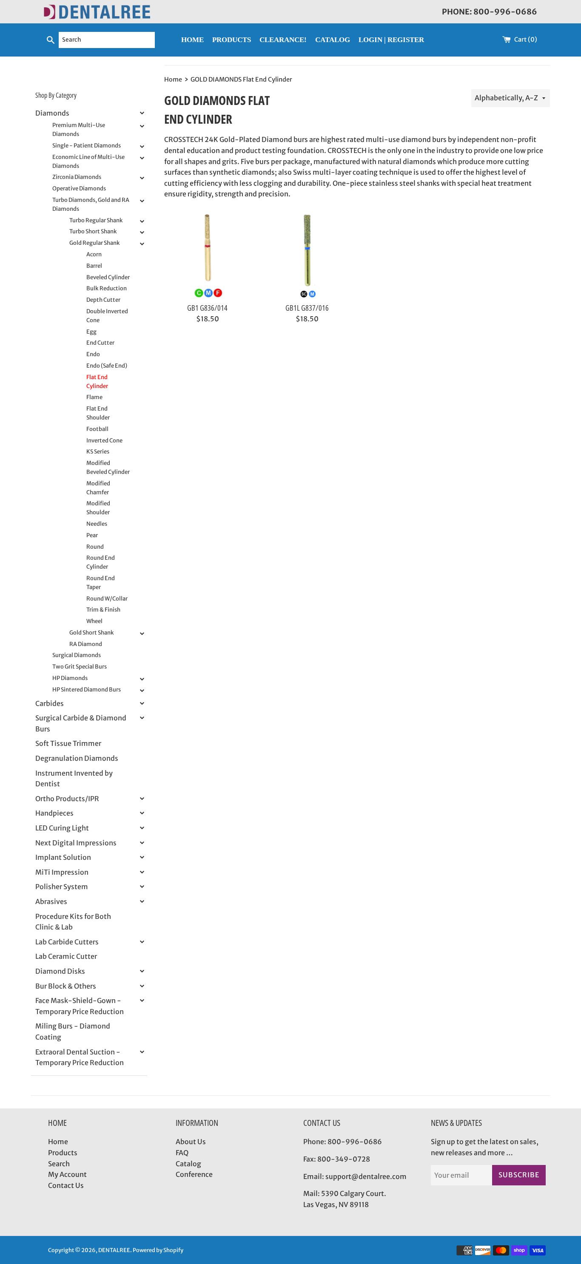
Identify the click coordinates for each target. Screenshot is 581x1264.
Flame (94, 397)
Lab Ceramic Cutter (66, 956)
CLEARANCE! (283, 39)
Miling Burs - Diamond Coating (72, 1031)
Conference (194, 1174)
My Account (67, 1174)
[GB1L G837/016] (307, 255)
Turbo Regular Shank (96, 220)
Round (95, 546)
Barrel (94, 265)
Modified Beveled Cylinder (108, 467)
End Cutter (100, 342)
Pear (92, 535)
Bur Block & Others (65, 986)
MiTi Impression (61, 872)
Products (62, 1152)
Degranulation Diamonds (76, 758)
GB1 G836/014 (207, 308)
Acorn (94, 254)
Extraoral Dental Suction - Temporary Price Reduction (79, 1057)
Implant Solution (63, 857)
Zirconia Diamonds (76, 177)
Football (97, 429)
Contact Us (66, 1185)
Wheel (94, 621)
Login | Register (391, 40)
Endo (93, 354)
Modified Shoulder (98, 508)
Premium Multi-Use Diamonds (78, 130)
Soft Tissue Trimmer (68, 743)
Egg (91, 331)
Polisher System (61, 886)
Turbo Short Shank (93, 231)
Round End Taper (100, 583)
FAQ (182, 1152)
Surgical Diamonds (76, 655)
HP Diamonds (70, 678)
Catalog (188, 1163)
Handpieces (54, 813)
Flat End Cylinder (97, 382)
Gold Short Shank (91, 632)
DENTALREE (114, 1250)
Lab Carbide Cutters (67, 942)
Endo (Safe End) (106, 365)
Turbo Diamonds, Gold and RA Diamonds (90, 204)
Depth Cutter (103, 299)
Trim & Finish (103, 609)
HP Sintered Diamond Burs (86, 689)
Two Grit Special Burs (79, 666)
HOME (192, 39)
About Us (191, 1141)
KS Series (97, 451)
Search (59, 1163)
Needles (96, 523)
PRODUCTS (231, 39)
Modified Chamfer (98, 488)
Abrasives (51, 901)
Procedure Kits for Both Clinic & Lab (73, 922)
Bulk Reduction (106, 288)
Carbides (49, 703)
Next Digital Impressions (76, 843)
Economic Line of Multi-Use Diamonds (88, 161)
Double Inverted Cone (107, 316)
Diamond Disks (60, 971)
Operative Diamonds (79, 188)
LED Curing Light (62, 828)
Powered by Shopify (158, 1250)
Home (58, 1141)
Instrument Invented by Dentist (74, 778)
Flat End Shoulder (98, 413)
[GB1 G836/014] (207, 255)
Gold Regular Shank (94, 243)
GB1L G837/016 (307, 308)
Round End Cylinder (100, 562)
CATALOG (332, 39)
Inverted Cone (104, 440)
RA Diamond (85, 644)
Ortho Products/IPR (67, 798)
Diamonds (52, 113)
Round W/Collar (107, 598)
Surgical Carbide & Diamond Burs (80, 723)
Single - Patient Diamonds (86, 145)
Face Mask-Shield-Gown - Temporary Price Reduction (79, 1006)
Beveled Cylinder (108, 277)
